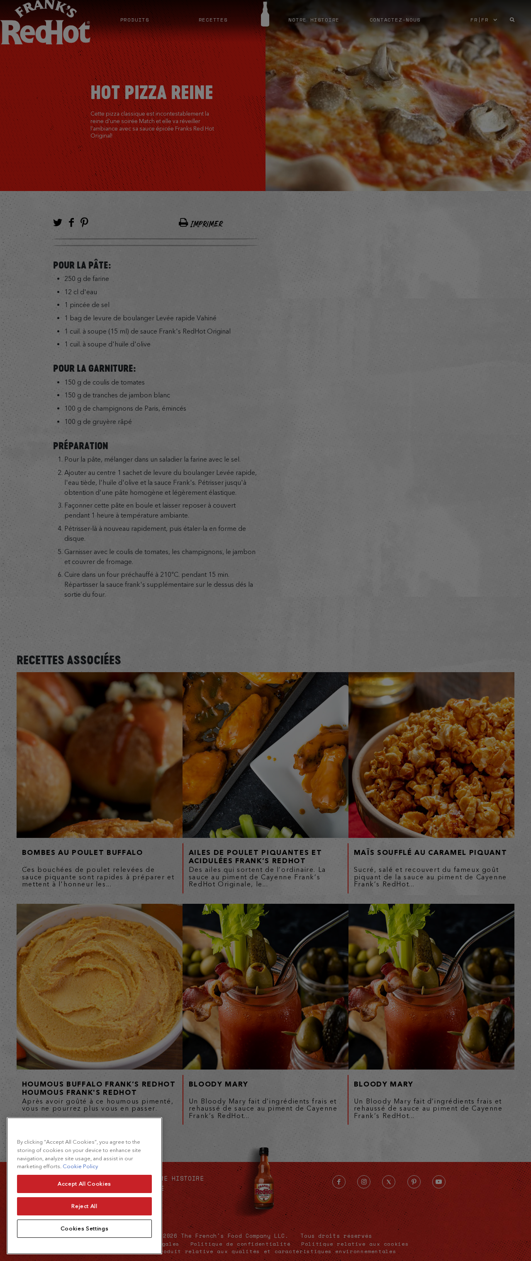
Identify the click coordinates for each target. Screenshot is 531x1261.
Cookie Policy (80, 1166)
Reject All (84, 1206)
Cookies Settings (85, 1228)
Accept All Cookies (84, 1184)
